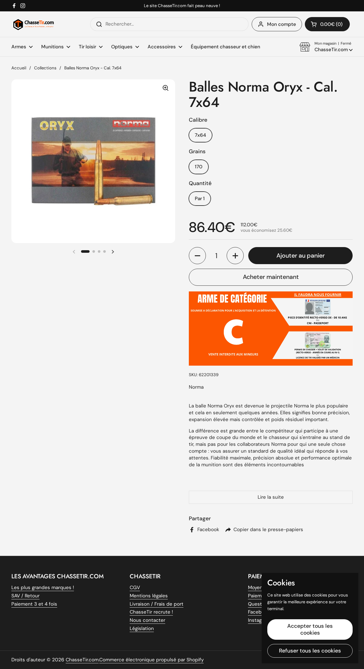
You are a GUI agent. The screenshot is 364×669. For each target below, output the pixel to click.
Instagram (259, 620)
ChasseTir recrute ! (151, 612)
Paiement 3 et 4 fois (34, 604)
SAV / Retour (25, 596)
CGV (135, 587)
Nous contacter (147, 620)
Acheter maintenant (271, 277)
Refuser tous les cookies (310, 650)
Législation (142, 628)
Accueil (18, 68)
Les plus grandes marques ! (42, 587)
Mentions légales (149, 596)
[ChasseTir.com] (33, 24)
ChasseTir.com (82, 659)
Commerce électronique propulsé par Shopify (151, 659)
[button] (326, 47)
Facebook (259, 612)
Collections (45, 68)
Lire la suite (271, 497)
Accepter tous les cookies (310, 629)
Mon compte (281, 24)
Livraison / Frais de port (156, 604)
